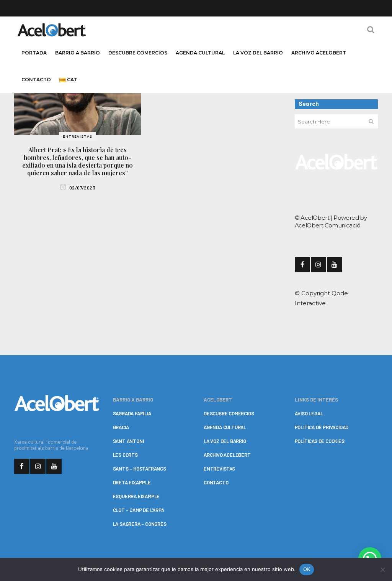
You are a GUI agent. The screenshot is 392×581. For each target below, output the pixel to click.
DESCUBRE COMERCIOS (229, 413)
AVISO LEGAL (309, 413)
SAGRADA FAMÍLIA (132, 413)
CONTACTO (216, 482)
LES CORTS (125, 455)
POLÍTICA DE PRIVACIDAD (322, 427)
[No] (382, 569)
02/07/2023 (82, 187)
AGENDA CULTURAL (225, 427)
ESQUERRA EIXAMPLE (136, 496)
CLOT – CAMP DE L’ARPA (138, 510)
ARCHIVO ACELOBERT (227, 455)
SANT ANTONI (128, 441)
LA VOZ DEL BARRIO (225, 441)
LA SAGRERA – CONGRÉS (140, 524)
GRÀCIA (121, 427)
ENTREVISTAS (219, 469)
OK (306, 569)
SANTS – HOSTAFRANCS (139, 469)
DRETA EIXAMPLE (132, 482)
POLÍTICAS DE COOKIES (320, 441)
